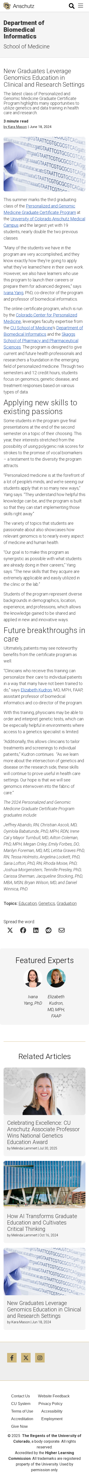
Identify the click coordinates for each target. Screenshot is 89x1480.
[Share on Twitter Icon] (10, 930)
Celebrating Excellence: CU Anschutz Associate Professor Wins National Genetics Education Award (43, 1132)
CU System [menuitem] (20, 1404)
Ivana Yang (13, 292)
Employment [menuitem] (51, 1419)
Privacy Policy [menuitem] (50, 1404)
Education (28, 903)
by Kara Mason (15, 127)
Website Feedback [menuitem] (54, 1396)
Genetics (46, 903)
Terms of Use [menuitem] (22, 1411)
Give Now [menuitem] (19, 1426)
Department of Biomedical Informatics (24, 29)
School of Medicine (27, 46)
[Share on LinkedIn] (36, 930)
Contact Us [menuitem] (20, 1396)
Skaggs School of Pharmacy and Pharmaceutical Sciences (41, 341)
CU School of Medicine (31, 327)
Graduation (67, 903)
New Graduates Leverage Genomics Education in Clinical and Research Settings (44, 1309)
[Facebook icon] (14, 1357)
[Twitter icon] (28, 1357)
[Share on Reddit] (48, 930)
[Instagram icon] (41, 1357)
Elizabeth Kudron (36, 689)
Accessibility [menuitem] (51, 1411)
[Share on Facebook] (23, 930)
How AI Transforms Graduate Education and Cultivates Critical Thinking (42, 1222)
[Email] (61, 930)
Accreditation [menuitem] (22, 1419)
